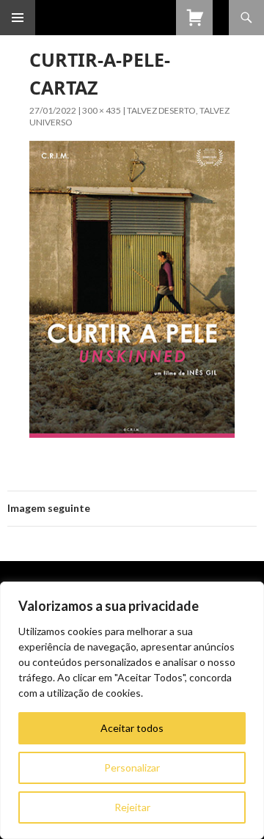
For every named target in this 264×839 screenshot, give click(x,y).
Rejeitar (132, 807)
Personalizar (132, 767)
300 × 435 (101, 110)
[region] (132, 710)
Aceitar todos (132, 728)
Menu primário (17, 17)
